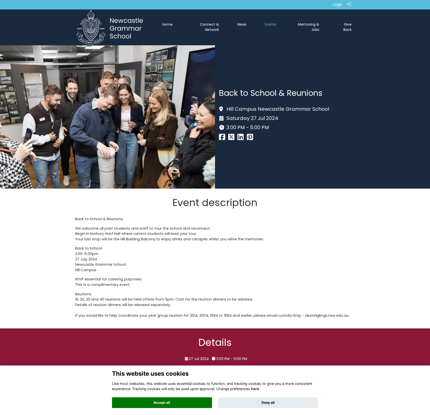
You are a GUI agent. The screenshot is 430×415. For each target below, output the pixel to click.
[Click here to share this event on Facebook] (222, 138)
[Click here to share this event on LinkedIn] (240, 138)
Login (337, 4)
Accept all (162, 403)
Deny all (268, 403)
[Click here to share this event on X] (231, 138)
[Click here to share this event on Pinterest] (250, 138)
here (255, 389)
